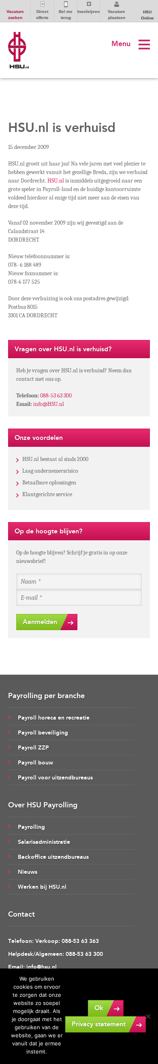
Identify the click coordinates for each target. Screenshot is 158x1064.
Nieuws (27, 872)
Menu (120, 43)
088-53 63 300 (56, 395)
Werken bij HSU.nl (42, 886)
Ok (98, 1008)
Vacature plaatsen (116, 14)
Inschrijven (88, 11)
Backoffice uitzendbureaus (53, 857)
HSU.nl (55, 180)
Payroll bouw (35, 762)
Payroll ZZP (33, 747)
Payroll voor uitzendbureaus (55, 777)
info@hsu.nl (41, 967)
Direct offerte (42, 14)
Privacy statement (99, 1024)
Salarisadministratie (44, 842)
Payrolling (31, 827)
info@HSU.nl (48, 404)
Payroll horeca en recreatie (54, 717)
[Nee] (148, 1016)
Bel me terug (66, 14)
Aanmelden (40, 622)
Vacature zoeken (15, 14)
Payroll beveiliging (43, 732)
